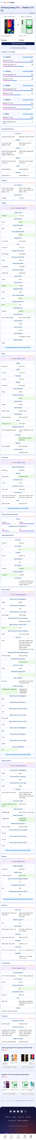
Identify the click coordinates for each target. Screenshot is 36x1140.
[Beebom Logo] (9, 2)
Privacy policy (12, 1120)
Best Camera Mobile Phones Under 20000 (18, 754)
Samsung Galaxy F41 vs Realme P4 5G (10, 1066)
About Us (7, 1117)
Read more (32, 13)
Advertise (28, 1117)
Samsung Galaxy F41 (6, 36)
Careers (14, 1117)
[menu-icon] (2, 2)
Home (2, 1100)
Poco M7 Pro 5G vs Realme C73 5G (10, 1093)
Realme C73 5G (22, 35)
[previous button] (4, 1061)
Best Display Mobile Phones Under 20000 (18, 347)
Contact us (21, 1117)
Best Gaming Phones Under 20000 (18, 508)
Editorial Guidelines (22, 1120)
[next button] (32, 1061)
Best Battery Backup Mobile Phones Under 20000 (18, 899)
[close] (17, 19)
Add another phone (18, 44)
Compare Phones (10, 1100)
